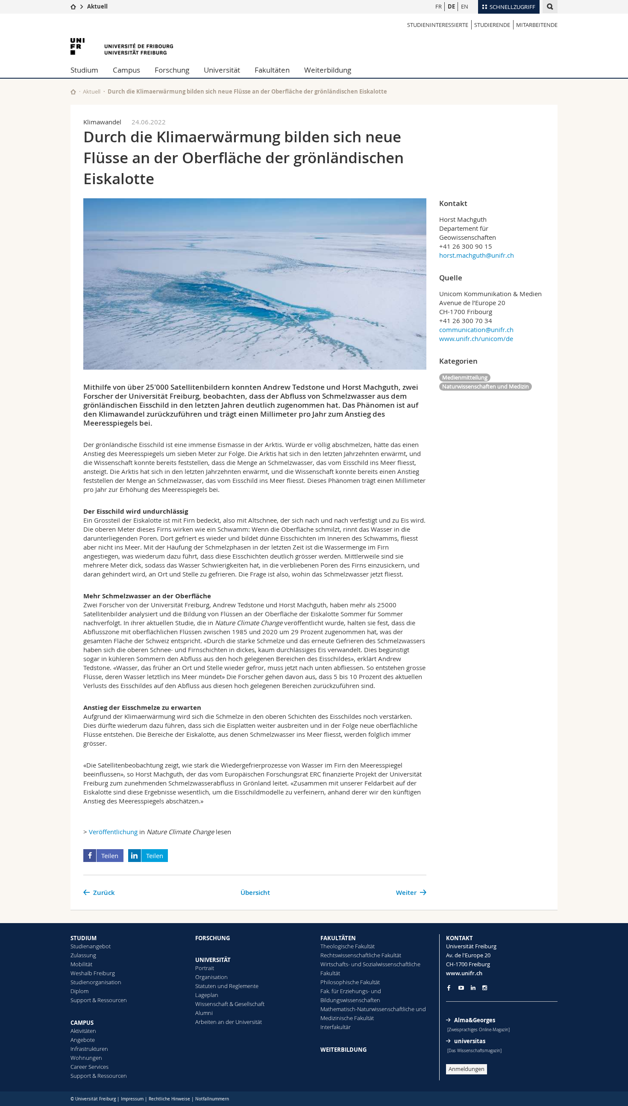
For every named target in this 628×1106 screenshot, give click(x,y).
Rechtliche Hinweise (169, 1099)
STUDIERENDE (492, 25)
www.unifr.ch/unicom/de (476, 338)
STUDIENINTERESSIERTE (437, 25)
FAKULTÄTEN (338, 938)
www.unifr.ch (464, 973)
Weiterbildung (327, 70)
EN (464, 6)
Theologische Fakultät (347, 946)
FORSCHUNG (212, 938)
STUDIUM (83, 938)
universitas (469, 1041)
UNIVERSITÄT (213, 960)
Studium (84, 70)
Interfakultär (335, 1027)
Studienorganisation (95, 982)
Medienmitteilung (464, 377)
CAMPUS (82, 1023)
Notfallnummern (212, 1099)
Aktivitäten (83, 1031)
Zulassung (83, 955)
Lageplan (206, 995)
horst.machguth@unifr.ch (476, 255)
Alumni (204, 1013)
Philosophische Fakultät (350, 982)
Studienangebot (90, 946)
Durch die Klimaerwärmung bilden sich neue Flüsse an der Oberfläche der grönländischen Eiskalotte (247, 91)
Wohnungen (86, 1058)
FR (438, 6)
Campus (126, 70)
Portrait (204, 968)
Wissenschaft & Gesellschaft (229, 1004)
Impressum (132, 1099)
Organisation (211, 977)
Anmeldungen (466, 1069)
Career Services (89, 1067)
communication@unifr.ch (476, 329)
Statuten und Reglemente (226, 986)
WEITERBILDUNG (343, 1049)
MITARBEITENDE (537, 25)
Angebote (82, 1040)
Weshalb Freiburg (92, 973)
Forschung (172, 70)
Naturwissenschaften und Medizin (485, 386)
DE (451, 6)
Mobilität (81, 964)
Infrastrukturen (89, 1049)
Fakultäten (272, 70)
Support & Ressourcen (98, 1000)
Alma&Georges (474, 1020)
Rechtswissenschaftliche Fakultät (360, 955)
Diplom (79, 991)
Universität (222, 70)
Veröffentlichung (113, 831)
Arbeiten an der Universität (228, 1022)
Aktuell (97, 6)
